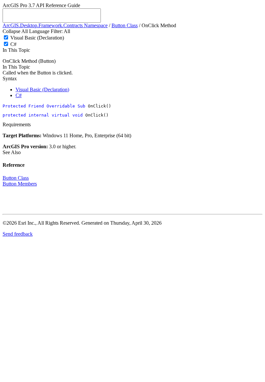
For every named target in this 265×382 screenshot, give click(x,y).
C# (13, 44)
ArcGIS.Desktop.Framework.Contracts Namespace (55, 25)
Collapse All (15, 31)
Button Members (20, 183)
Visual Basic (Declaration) (37, 37)
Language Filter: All (49, 31)
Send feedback (18, 234)
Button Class (124, 25)
